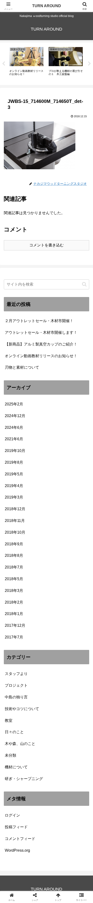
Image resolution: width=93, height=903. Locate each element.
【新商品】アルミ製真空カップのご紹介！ (41, 344)
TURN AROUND (46, 6)
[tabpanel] (26, 62)
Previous (3, 63)
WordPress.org (17, 850)
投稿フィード (16, 827)
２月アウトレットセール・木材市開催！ (39, 321)
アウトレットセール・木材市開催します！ (41, 332)
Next (89, 63)
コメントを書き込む (46, 245)
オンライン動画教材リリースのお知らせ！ (41, 356)
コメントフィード (20, 839)
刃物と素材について (22, 367)
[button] (84, 284)
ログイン (12, 815)
